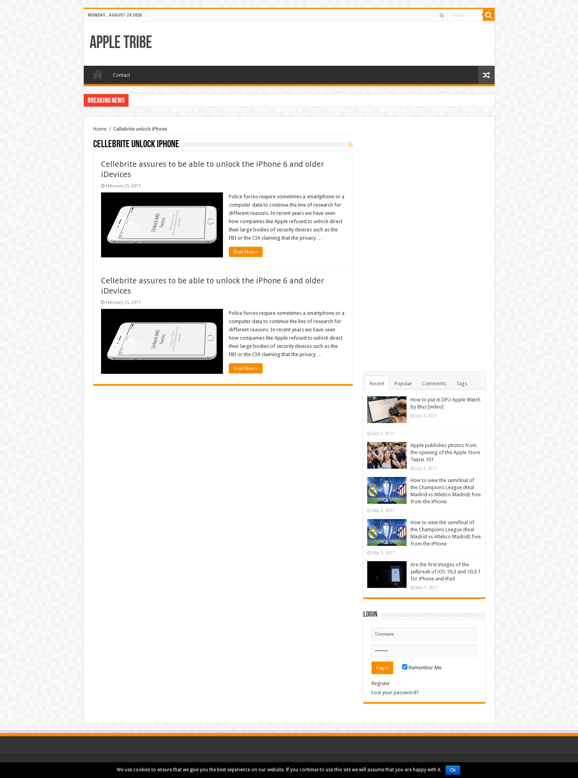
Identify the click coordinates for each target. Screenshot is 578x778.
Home (98, 74)
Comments (434, 383)
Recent (377, 383)
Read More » (246, 252)
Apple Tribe (121, 43)
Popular (403, 383)
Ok (453, 770)
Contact (121, 75)
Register (381, 683)
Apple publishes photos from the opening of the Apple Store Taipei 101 (445, 452)
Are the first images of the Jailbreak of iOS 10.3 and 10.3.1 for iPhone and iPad (445, 572)
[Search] (489, 15)
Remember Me (424, 668)
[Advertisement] (424, 244)
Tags (461, 383)
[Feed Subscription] (350, 145)
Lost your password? (395, 692)
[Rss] (442, 15)
